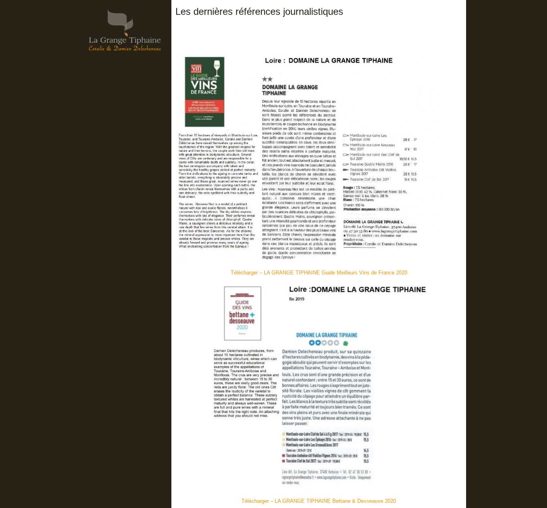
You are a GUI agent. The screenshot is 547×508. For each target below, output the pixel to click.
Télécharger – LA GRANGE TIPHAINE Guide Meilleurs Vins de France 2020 (319, 273)
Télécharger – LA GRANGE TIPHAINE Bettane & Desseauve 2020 (318, 501)
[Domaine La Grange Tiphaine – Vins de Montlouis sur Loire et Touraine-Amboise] (125, 46)
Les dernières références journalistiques (259, 11)
